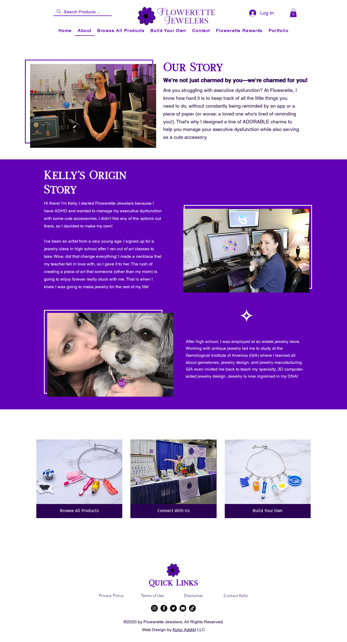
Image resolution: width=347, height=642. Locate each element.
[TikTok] (192, 608)
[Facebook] (163, 608)
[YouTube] (182, 608)
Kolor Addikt (184, 629)
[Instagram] (154, 608)
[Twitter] (173, 608)
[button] (293, 13)
